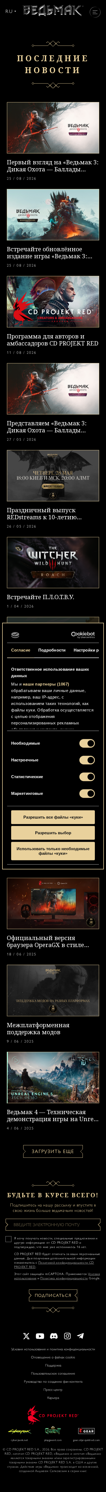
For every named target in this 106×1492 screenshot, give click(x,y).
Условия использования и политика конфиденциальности (53, 1349)
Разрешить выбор (53, 832)
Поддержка (53, 1365)
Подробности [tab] (52, 650)
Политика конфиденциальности (64, 1278)
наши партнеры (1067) (46, 684)
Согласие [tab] (20, 650)
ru (9, 11)
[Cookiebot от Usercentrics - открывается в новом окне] (72, 635)
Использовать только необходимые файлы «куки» (53, 851)
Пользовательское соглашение (53, 1373)
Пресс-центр (53, 1390)
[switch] (87, 760)
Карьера (53, 1398)
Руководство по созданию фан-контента (53, 1381)
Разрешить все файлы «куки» (53, 817)
